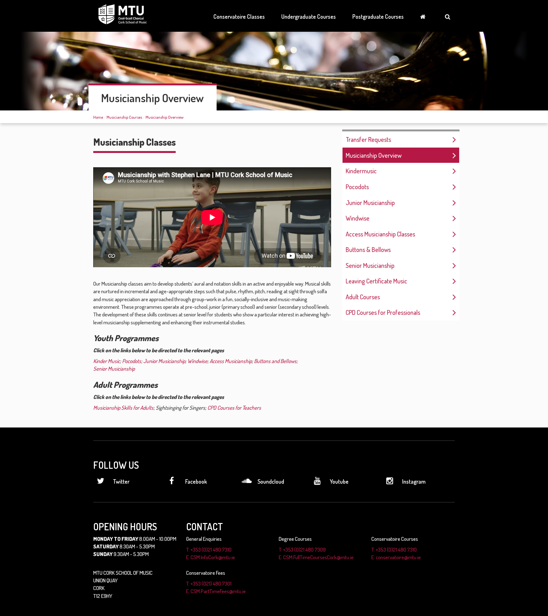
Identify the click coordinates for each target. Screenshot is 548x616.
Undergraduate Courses (308, 16)
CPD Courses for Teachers (234, 407)
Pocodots (357, 186)
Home (98, 117)
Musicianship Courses (124, 117)
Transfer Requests (368, 139)
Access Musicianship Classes (380, 234)
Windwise (357, 218)
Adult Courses (363, 297)
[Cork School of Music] (122, 15)
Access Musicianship (231, 361)
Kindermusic (361, 171)
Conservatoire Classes (239, 16)
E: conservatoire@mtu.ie (396, 557)
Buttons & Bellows (368, 249)
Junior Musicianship (370, 202)
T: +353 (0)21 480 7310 (209, 549)
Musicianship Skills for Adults (123, 407)
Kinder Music (106, 361)
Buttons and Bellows (275, 361)
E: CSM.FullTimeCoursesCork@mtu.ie (316, 557)
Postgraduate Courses (378, 16)
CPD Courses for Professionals (383, 312)
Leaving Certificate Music (376, 281)
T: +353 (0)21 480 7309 (302, 549)
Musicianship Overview (165, 117)
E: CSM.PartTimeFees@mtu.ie (216, 591)
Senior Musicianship (370, 265)
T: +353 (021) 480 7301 (209, 583)
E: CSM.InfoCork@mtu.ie (210, 557)
